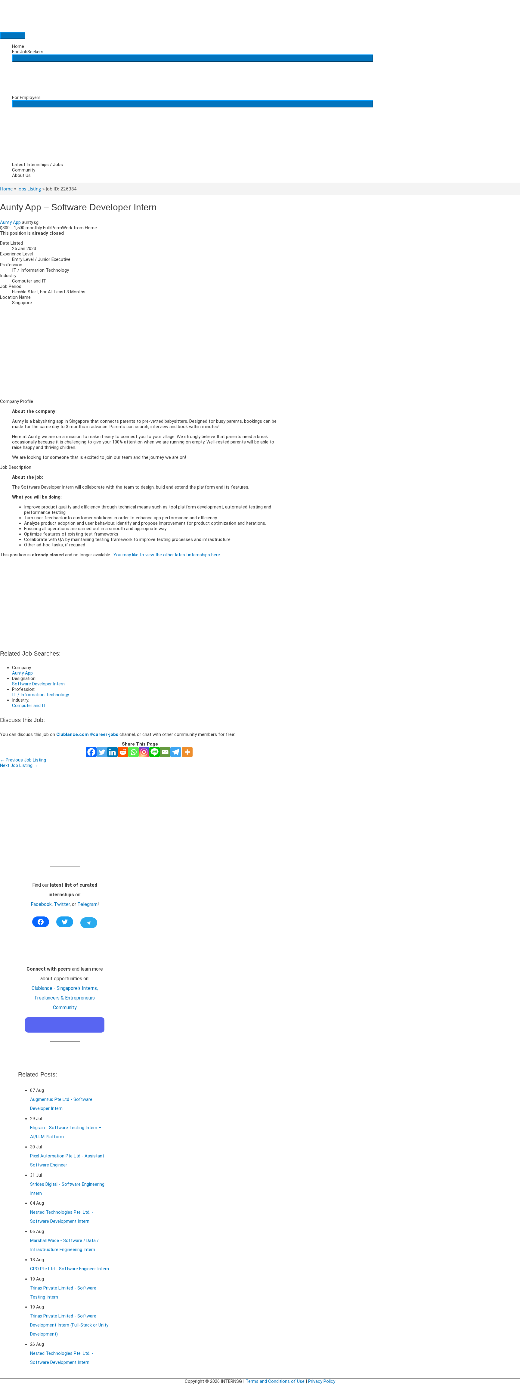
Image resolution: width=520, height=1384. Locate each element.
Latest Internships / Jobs (37, 164)
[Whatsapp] (133, 752)
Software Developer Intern (38, 684)
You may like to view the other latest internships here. (167, 555)
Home (18, 46)
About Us (21, 175)
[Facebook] (91, 752)
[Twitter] (102, 752)
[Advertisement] (140, 352)
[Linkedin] (112, 752)
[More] (187, 752)
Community (23, 170)
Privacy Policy (321, 1381)
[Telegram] (175, 752)
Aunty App (10, 222)
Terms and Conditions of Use (275, 1381)
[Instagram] (144, 752)
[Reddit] (123, 752)
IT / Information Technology (40, 694)
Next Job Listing (19, 765)
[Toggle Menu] (192, 58)
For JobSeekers (27, 51)
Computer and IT (29, 705)
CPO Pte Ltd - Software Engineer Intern (69, 1268)
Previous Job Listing (23, 760)
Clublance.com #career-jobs (87, 734)
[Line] (154, 752)
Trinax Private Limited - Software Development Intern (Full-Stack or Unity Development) (69, 1325)
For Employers (26, 97)
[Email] (165, 752)
